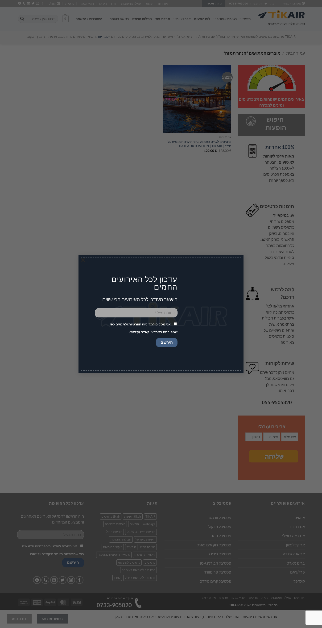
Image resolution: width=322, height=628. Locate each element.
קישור (134, 332)
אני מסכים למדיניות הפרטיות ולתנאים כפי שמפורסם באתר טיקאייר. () (144, 328)
